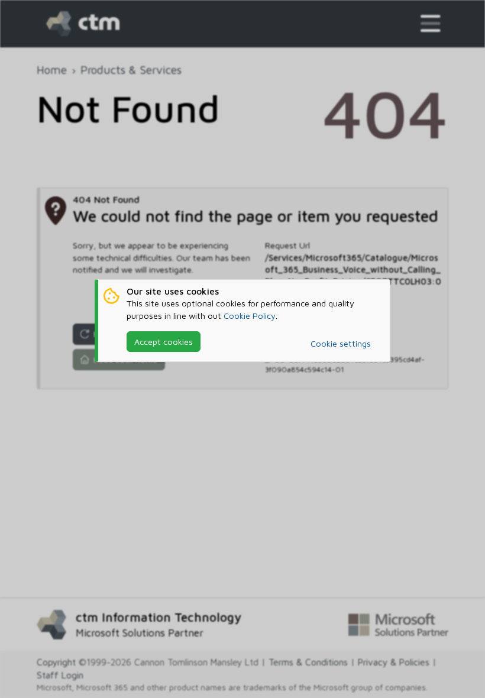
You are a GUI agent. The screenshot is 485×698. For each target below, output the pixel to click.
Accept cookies (163, 342)
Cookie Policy (250, 316)
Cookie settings (341, 343)
